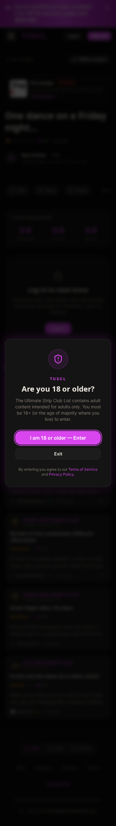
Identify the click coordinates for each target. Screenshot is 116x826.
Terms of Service (82, 469)
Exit (58, 453)
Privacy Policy (61, 474)
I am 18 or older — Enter (58, 438)
